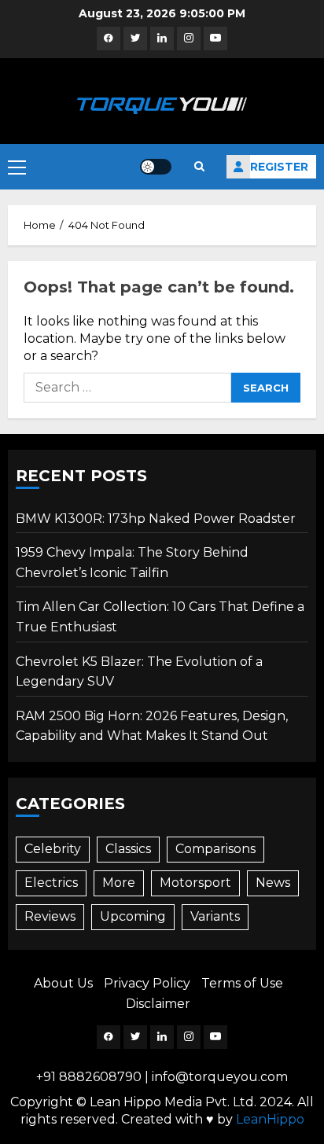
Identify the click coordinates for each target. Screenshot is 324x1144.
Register (279, 167)
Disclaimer (158, 1003)
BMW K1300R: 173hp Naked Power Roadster (156, 518)
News (273, 882)
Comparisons (215, 848)
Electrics (51, 882)
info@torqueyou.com (220, 1076)
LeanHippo (270, 1119)
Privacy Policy (147, 983)
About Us (63, 983)
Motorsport (195, 882)
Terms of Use (242, 983)
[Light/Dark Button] (155, 167)
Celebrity (52, 848)
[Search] (199, 167)
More (118, 882)
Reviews (49, 916)
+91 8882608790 (89, 1076)
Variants (215, 916)
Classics (128, 848)
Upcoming (133, 916)
